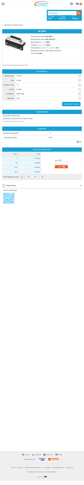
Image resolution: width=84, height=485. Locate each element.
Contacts (50, 455)
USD (42, 177)
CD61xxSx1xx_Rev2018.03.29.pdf (14, 118)
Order (60, 167)
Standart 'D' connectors (12, 25)
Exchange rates (58, 467)
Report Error (11, 186)
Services (38, 455)
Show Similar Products (71, 104)
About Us (70, 467)
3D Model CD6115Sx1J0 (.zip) (13, 121)
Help (60, 455)
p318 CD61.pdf (8, 116)
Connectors (42, 45)
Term (14, 467)
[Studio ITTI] (42, 476)
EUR (35, 177)
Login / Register (71, 4)
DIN (28, 177)
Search (79, 13)
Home (27, 455)
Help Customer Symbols (33, 467)
